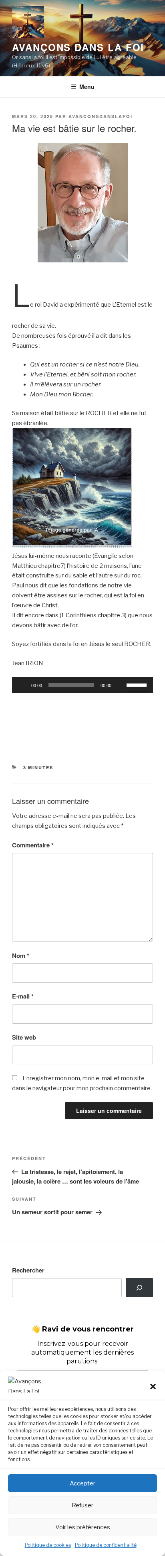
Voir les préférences (82, 1527)
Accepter (82, 1483)
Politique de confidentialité (106, 1545)
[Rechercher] (139, 1287)
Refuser (82, 1505)
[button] (153, 1387)
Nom (20, 955)
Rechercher (28, 1270)
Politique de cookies (48, 1545)
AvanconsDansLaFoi (100, 116)
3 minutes (38, 767)
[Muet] (120, 685)
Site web (24, 1037)
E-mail (23, 996)
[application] (82, 685)
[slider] (138, 684)
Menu (87, 87)
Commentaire (33, 845)
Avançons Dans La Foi (78, 47)
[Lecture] (22, 685)
